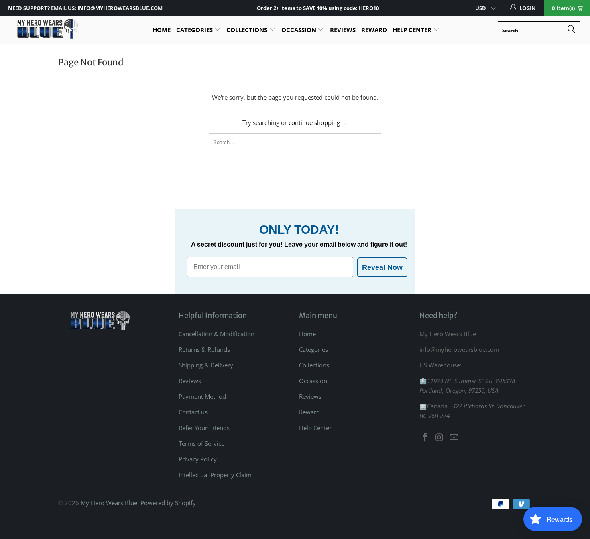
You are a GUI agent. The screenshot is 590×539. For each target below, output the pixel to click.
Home (162, 30)
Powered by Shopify (168, 503)
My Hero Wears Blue (109, 503)
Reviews (343, 30)
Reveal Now (382, 267)
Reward (374, 30)
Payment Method (202, 396)
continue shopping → (318, 122)
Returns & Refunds (204, 349)
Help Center (413, 30)
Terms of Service (201, 443)
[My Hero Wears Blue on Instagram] (440, 437)
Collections (247, 30)
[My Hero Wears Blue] (47, 28)
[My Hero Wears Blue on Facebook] (425, 437)
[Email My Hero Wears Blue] (454, 437)
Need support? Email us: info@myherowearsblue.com (85, 8)
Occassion (299, 30)
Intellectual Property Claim (215, 475)
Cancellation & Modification (216, 334)
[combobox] (539, 30)
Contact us (193, 412)
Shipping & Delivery (206, 365)
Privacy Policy (198, 459)
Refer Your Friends (204, 428)
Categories (195, 30)
